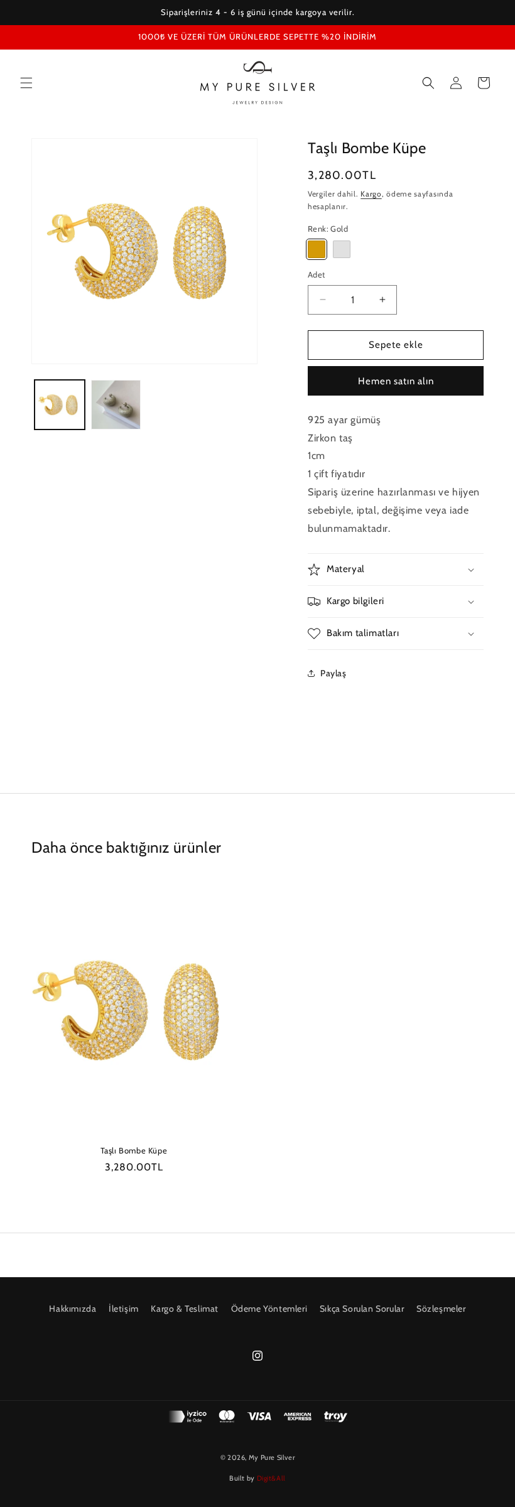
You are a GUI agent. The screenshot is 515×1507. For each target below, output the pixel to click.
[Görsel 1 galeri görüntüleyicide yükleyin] (60, 405)
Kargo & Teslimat (185, 1308)
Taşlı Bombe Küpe (134, 1150)
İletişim (124, 1308)
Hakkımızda (72, 1308)
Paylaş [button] (333, 673)
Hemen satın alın (396, 381)
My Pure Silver (272, 1457)
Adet (316, 274)
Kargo (371, 193)
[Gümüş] (341, 249)
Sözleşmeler (441, 1308)
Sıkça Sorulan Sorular (362, 1308)
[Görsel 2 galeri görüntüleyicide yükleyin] (116, 405)
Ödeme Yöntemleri (269, 1308)
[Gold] (316, 249)
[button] (26, 83)
